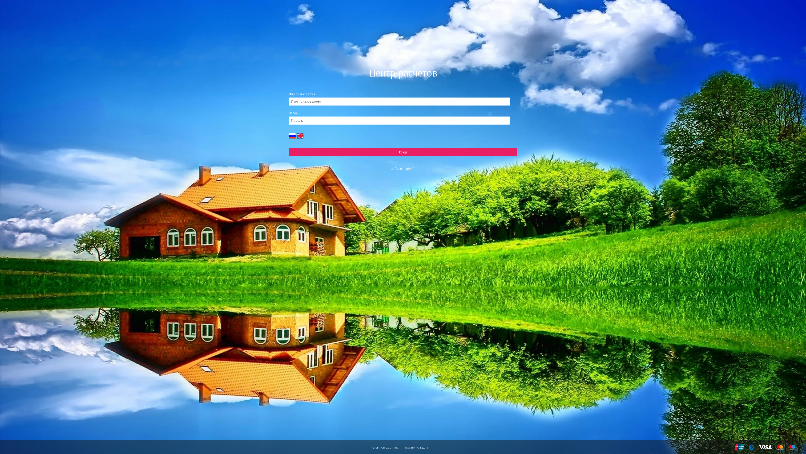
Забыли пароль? (403, 169)
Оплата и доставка (385, 447)
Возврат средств (416, 447)
